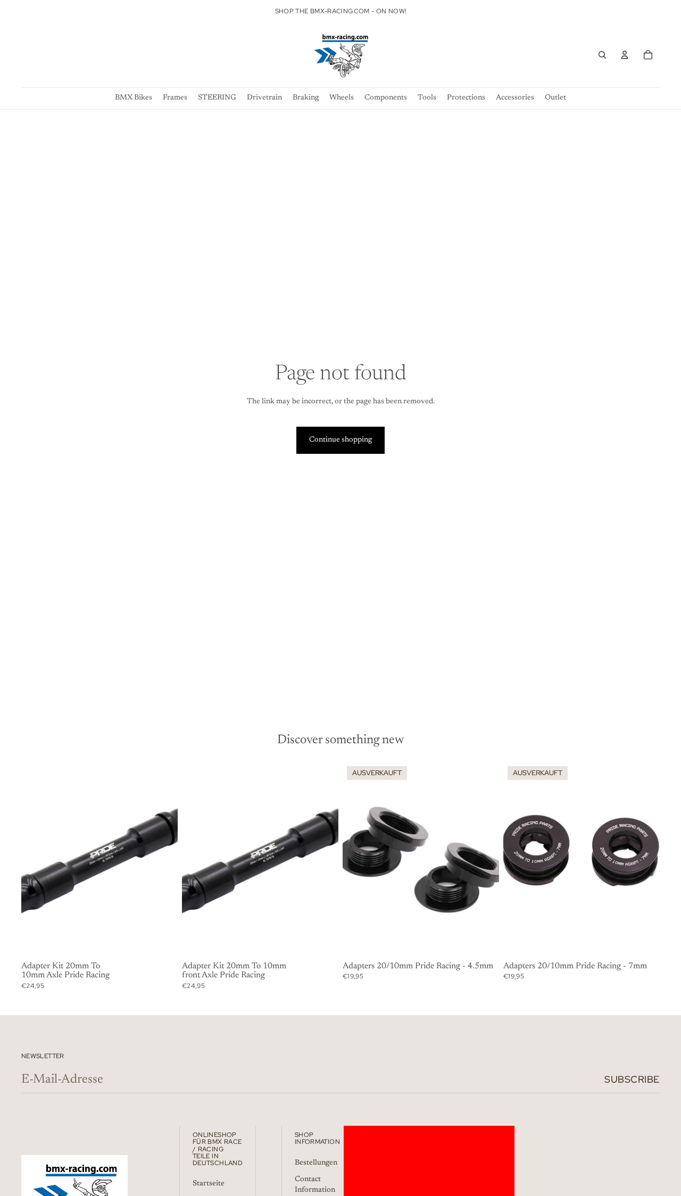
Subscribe (632, 1079)
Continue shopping (340, 440)
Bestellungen (316, 1162)
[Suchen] (602, 55)
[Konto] (624, 55)
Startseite (209, 1183)
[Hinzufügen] (161, 941)
